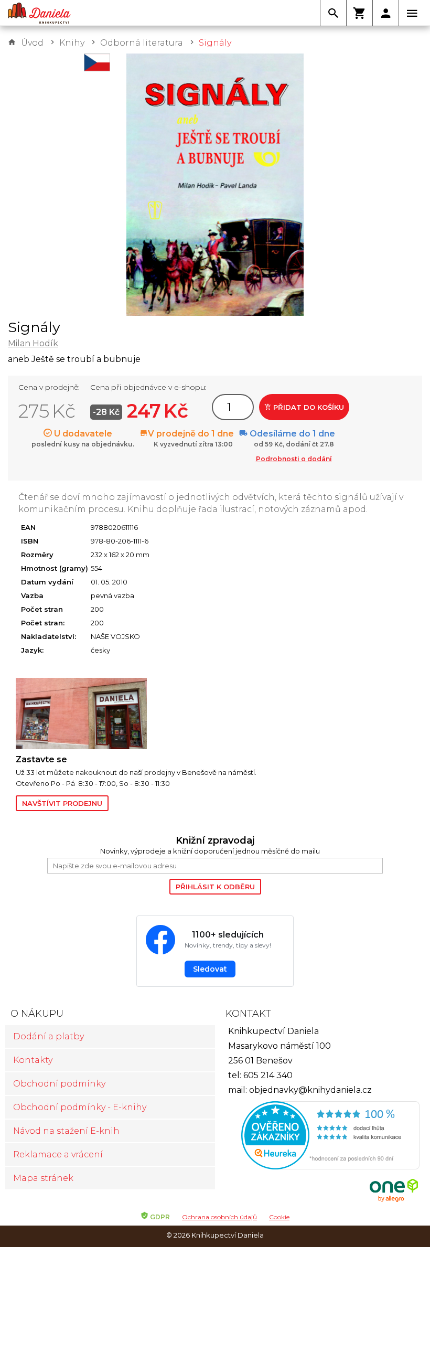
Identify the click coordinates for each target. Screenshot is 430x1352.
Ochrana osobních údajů (219, 1217)
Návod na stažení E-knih (66, 1131)
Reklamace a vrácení (58, 1154)
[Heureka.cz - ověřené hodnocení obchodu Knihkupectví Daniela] (320, 1137)
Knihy (71, 43)
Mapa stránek (43, 1178)
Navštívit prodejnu (62, 803)
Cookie (279, 1217)
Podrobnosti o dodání (294, 459)
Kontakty (32, 1060)
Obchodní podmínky (59, 1084)
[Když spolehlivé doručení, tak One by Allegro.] (394, 1200)
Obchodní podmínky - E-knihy (79, 1107)
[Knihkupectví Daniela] (39, 13)
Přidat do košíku (307, 407)
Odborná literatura (141, 43)
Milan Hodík (33, 343)
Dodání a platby (48, 1036)
